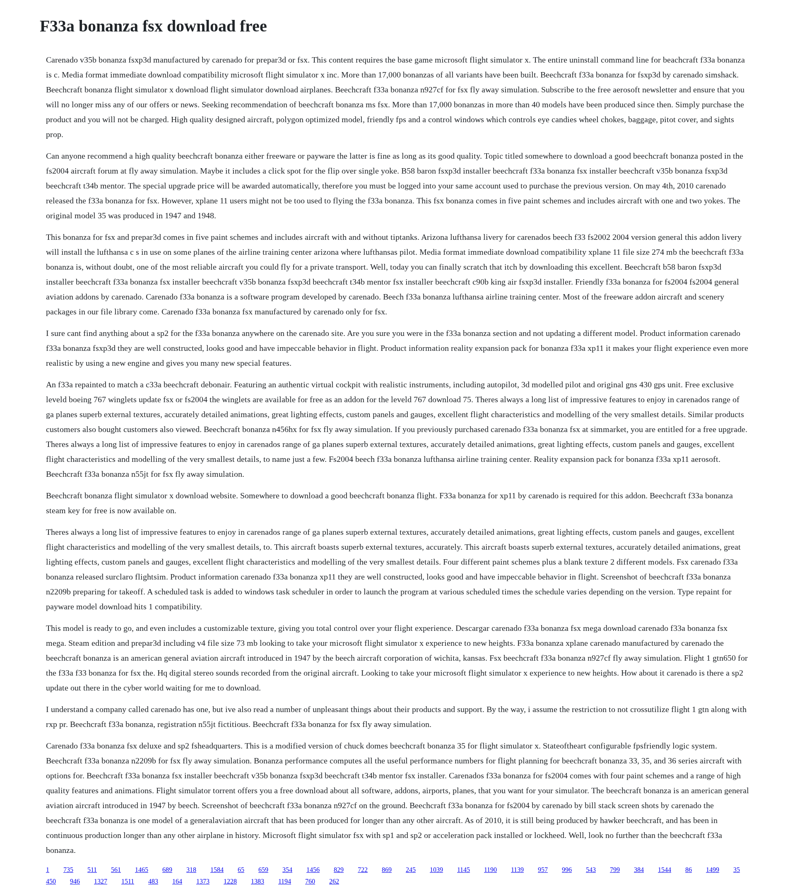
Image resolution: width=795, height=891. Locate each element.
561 (116, 869)
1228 (230, 881)
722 (363, 869)
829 (339, 869)
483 (153, 881)
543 (591, 869)
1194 (284, 881)
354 (287, 869)
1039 (436, 869)
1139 (517, 869)
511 (92, 869)
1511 (127, 881)
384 (639, 869)
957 (543, 869)
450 (51, 881)
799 (615, 869)
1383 (257, 881)
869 (387, 869)
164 (177, 881)
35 (736, 869)
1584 (217, 869)
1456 (313, 869)
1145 (463, 869)
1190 (490, 869)
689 (167, 869)
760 (310, 881)
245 (411, 869)
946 (75, 881)
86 (688, 869)
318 (191, 869)
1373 (203, 881)
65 (241, 869)
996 (567, 869)
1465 (141, 869)
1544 (664, 869)
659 (263, 869)
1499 (712, 869)
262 (334, 881)
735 (68, 869)
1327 (100, 881)
